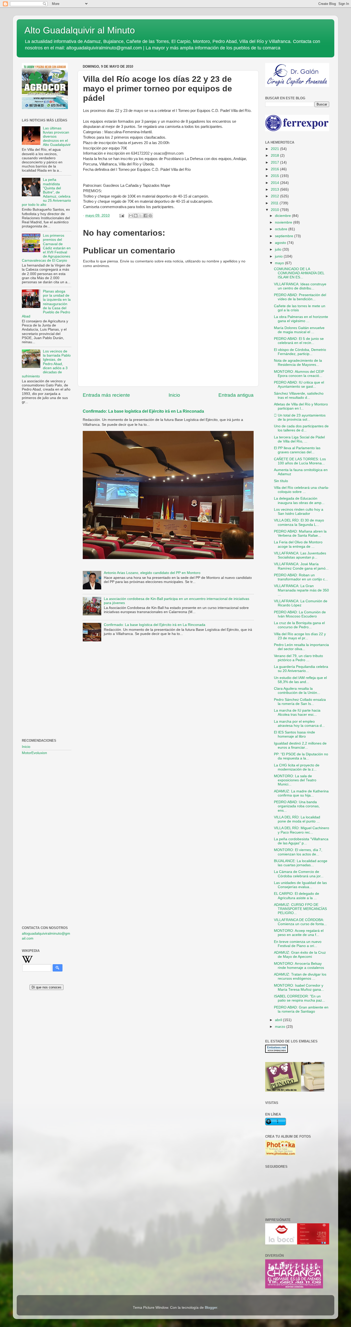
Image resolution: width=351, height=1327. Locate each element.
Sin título (281, 481)
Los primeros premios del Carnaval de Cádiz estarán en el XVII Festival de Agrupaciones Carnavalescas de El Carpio (46, 248)
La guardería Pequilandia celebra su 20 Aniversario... (301, 669)
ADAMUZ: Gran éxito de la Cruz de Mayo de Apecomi (300, 955)
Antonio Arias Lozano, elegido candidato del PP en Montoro (152, 573)
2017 (275, 162)
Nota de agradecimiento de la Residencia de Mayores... (298, 363)
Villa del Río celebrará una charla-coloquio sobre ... (301, 490)
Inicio (174, 395)
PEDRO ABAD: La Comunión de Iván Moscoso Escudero (300, 614)
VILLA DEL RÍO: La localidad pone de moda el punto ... (297, 819)
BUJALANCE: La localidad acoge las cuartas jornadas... (300, 863)
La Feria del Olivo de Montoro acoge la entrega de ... (298, 544)
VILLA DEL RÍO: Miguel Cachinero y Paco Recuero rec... (301, 830)
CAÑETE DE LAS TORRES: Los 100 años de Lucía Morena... (300, 461)
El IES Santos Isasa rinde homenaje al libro (294, 734)
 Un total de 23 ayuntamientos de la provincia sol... (300, 417)
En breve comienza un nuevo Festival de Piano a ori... (297, 944)
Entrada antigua (236, 395)
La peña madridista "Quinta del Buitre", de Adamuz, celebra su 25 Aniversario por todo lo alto (46, 192)
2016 (275, 169)
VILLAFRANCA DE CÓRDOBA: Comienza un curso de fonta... (300, 922)
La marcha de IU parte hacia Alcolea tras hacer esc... (297, 712)
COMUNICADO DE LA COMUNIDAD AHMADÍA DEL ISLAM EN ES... (299, 273)
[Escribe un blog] (135, 215)
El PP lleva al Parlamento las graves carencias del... (297, 450)
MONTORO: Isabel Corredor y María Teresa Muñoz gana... (299, 988)
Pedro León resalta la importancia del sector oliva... (301, 647)
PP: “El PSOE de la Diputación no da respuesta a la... (301, 756)
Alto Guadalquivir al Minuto (79, 30)
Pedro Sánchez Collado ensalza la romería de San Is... (300, 702)
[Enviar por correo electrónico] (130, 215)
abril (279, 1020)
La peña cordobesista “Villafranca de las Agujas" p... (301, 841)
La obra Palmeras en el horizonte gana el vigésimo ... (301, 319)
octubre (281, 229)
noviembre (284, 222)
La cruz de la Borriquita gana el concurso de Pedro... (299, 625)
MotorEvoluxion (34, 753)
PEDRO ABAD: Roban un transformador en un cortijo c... (301, 577)
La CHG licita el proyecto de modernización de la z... (296, 767)
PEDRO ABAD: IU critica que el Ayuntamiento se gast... (299, 384)
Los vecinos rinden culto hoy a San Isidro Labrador (298, 512)
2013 (275, 189)
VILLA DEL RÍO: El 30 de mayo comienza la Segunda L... (299, 522)
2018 (275, 155)
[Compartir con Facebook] (145, 215)
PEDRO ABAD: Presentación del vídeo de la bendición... (300, 297)
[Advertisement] (46, 491)
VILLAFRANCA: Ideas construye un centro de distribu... (300, 286)
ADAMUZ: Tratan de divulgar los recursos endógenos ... (300, 976)
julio (278, 249)
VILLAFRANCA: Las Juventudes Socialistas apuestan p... (300, 555)
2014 (275, 183)
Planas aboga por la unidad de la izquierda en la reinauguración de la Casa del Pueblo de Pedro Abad (46, 303)
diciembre (283, 216)
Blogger (211, 1308)
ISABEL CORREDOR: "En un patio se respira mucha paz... (299, 998)
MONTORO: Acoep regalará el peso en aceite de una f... (299, 933)
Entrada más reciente (106, 395)
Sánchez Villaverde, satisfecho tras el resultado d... (299, 396)
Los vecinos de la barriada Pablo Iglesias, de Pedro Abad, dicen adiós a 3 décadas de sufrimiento (46, 363)
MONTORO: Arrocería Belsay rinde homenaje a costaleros (299, 966)
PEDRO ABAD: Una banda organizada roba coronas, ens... (297, 806)
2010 (275, 210)
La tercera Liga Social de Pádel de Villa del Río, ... (299, 439)
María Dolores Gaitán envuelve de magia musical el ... (299, 330)
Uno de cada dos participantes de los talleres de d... (301, 428)
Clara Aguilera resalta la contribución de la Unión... (297, 691)
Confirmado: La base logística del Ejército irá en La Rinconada (143, 411)
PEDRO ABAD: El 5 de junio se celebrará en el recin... (299, 341)
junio (279, 256)
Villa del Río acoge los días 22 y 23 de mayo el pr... (300, 636)
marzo (280, 1027)
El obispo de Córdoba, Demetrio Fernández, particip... (300, 352)
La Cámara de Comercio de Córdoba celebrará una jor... (299, 874)
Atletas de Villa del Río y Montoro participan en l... (301, 406)
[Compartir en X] (140, 215)
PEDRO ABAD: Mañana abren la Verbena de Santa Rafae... (300, 533)
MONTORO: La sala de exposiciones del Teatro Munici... (295, 780)
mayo (280, 263)
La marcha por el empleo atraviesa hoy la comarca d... (299, 724)
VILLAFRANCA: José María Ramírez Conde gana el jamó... (301, 566)
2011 (275, 203)
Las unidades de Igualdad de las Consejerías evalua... (300, 885)
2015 (275, 176)
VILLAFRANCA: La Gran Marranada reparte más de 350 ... (301, 590)
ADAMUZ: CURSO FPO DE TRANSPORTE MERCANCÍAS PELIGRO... (300, 909)
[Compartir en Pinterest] (150, 215)
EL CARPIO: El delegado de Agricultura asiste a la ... (296, 896)
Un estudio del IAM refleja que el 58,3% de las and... (300, 680)
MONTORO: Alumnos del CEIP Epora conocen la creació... (299, 374)
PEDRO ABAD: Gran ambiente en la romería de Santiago (301, 1009)
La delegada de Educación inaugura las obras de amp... (299, 501)
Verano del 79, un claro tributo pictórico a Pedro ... (298, 658)
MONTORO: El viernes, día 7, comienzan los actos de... (298, 852)
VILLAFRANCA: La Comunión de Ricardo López (300, 603)
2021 (275, 149)
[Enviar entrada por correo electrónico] (121, 215)
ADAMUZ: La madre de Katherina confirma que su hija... (301, 793)
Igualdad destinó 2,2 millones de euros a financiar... (300, 745)
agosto (281, 243)
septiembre (284, 236)
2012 (275, 196)
